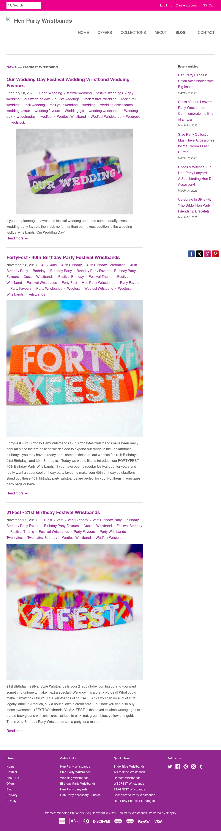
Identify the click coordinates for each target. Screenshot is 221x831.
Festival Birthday (71, 276)
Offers (105, 32)
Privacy (11, 800)
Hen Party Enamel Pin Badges (134, 800)
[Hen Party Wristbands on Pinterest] (185, 767)
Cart (212, 5)
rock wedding (34, 104)
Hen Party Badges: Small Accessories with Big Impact (196, 80)
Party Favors (129, 282)
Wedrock (133, 116)
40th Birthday (72, 264)
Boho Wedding (50, 92)
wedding (89, 104)
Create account (186, 5)
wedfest (46, 116)
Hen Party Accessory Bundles (80, 795)
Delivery (11, 795)
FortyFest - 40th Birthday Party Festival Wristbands (63, 257)
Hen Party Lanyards (73, 789)
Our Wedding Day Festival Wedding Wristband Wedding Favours (67, 82)
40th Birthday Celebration (106, 264)
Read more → (17, 238)
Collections (133, 32)
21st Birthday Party (107, 519)
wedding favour (18, 110)
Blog (181, 32)
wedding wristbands (104, 110)
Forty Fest (69, 282)
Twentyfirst (14, 537)
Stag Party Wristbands (75, 772)
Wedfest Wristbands (106, 116)
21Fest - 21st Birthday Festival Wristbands (53, 512)
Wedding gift (74, 110)
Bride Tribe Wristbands (129, 766)
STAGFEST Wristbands (129, 789)
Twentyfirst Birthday (42, 537)
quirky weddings (67, 98)
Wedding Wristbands (74, 778)
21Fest (46, 519)
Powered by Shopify (162, 813)
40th (53, 264)
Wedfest (73, 288)
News (11, 67)
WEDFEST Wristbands (129, 783)
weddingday (26, 116)
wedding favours (47, 110)
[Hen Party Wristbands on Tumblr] (201, 767)
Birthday (39, 270)
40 (43, 264)
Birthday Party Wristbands (78, 783)
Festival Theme (100, 276)
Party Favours (21, 288)
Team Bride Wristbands (129, 772)
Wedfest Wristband (71, 116)
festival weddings (109, 92)
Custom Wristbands (39, 276)
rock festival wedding (100, 98)
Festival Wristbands (42, 282)
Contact (206, 32)
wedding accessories (116, 104)
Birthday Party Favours (61, 525)
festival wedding (79, 92)
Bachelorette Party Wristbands (134, 795)
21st (60, 519)
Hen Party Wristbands (98, 282)
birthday (132, 519)
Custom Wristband (98, 525)
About (161, 32)
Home (83, 32)
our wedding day (37, 98)
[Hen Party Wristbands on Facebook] (177, 767)
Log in (164, 5)
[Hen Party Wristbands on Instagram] (193, 767)
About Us (12, 778)
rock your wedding (64, 104)
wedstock (17, 122)
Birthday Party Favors (93, 270)
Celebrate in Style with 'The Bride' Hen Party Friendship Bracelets (195, 205)
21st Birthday (78, 519)
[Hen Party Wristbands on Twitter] (169, 767)
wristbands (36, 294)
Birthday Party (61, 270)
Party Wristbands (49, 288)
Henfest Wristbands (127, 778)
